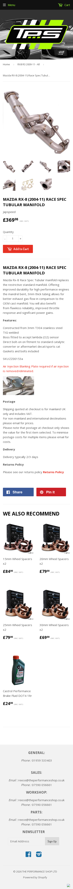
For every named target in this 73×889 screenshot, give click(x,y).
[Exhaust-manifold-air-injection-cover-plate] (18, 394)
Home (6, 64)
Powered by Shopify (35, 877)
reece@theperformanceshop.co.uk (41, 780)
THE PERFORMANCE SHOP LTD (39, 871)
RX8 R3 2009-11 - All (29, 64)
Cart (67, 5)
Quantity (8, 232)
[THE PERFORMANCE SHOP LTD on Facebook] (28, 855)
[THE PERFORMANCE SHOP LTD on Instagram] (39, 855)
